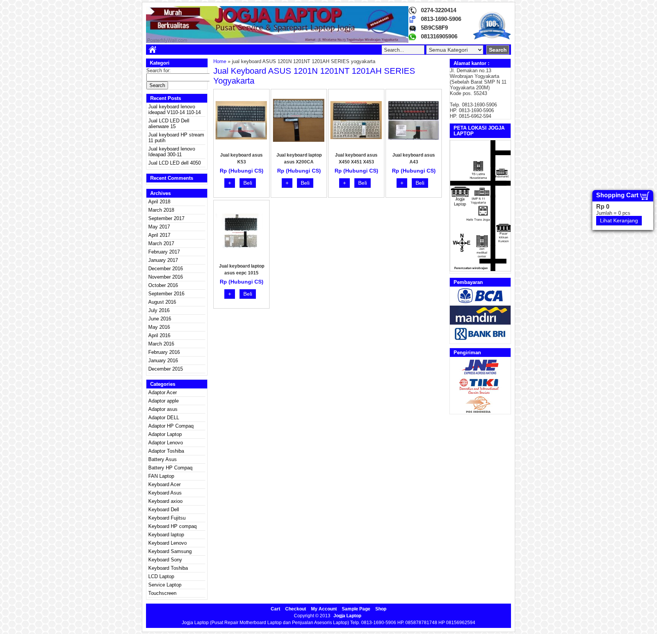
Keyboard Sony (165, 560)
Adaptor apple (163, 401)
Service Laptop (164, 585)
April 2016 (159, 335)
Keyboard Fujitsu (167, 518)
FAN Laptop (161, 476)
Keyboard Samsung (170, 551)
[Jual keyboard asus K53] (241, 138)
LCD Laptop (161, 576)
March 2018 (161, 210)
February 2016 (164, 352)
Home (219, 61)
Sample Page (356, 609)
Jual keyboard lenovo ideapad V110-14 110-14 (174, 109)
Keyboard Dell (163, 509)
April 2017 (159, 235)
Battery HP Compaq (170, 468)
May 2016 (159, 327)
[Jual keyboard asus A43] (413, 138)
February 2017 (164, 252)
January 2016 (163, 360)
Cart (275, 609)
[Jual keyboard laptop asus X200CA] (298, 140)
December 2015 (165, 369)
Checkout (295, 609)
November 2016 (165, 277)
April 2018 (159, 201)
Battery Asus (162, 459)
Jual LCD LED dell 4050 (174, 163)
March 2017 (161, 243)
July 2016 (159, 310)
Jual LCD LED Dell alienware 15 (168, 123)
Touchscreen (162, 593)
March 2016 (161, 344)
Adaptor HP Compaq (171, 426)
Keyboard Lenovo (167, 543)
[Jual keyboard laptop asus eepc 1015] (241, 247)
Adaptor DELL (163, 417)
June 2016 (159, 319)
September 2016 (166, 293)
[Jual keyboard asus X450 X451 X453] (356, 137)
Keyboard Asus (165, 493)
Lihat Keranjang (619, 220)
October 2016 (163, 285)
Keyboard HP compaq (172, 526)
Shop (380, 609)
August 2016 (162, 302)
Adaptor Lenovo (165, 442)
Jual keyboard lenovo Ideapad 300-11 (171, 151)
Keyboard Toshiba (168, 568)
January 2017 (163, 260)
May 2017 (159, 227)
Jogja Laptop (347, 615)
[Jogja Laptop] (277, 41)
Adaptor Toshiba (166, 451)
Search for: (158, 70)
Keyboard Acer (164, 484)
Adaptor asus (163, 409)
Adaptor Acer (162, 392)
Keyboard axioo (165, 501)
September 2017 (166, 218)
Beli (247, 183)
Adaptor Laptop (165, 434)
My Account (324, 609)
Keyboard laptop (166, 534)
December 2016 (165, 268)
